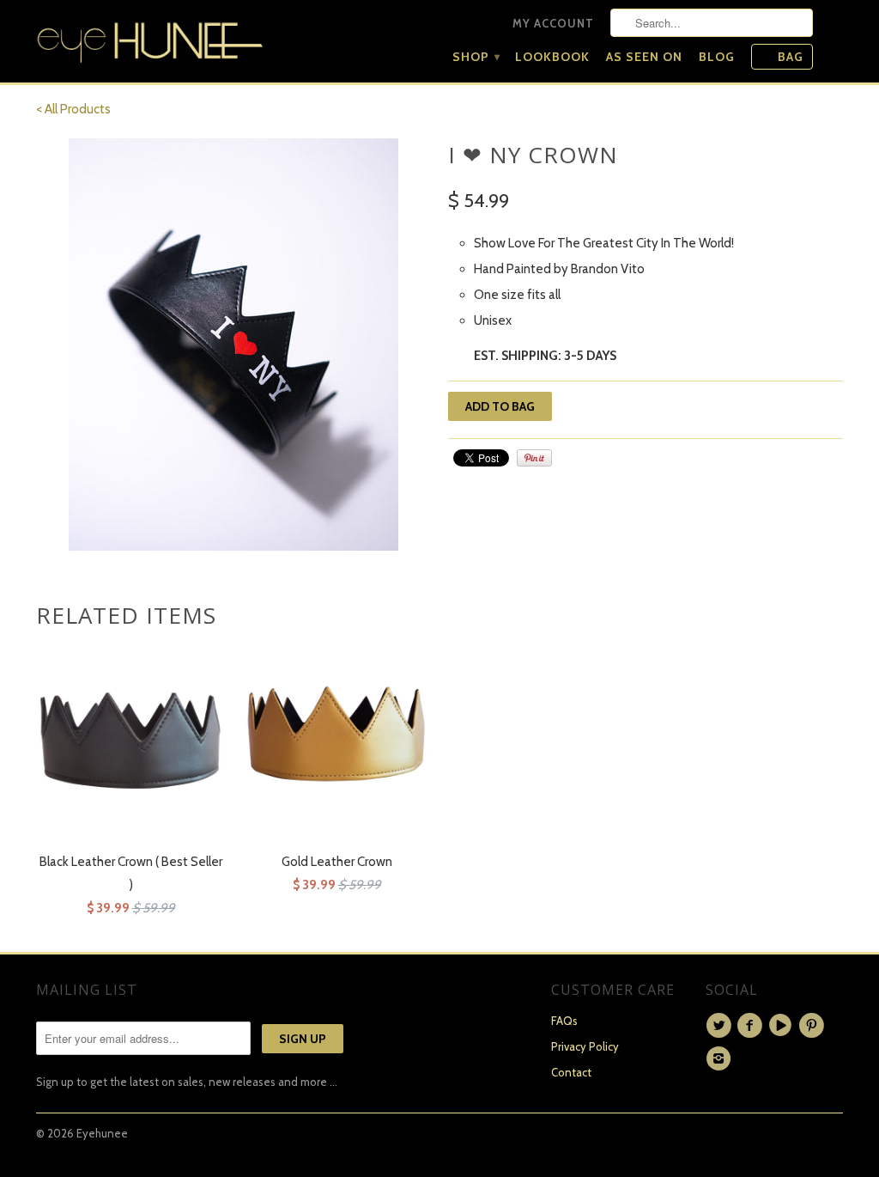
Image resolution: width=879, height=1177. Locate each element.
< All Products (73, 109)
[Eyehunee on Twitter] (721, 1026)
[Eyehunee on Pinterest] (813, 1026)
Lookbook (552, 56)
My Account (553, 23)
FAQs (564, 1021)
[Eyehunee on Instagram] (721, 1058)
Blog (717, 56)
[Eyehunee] (150, 38)
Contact (571, 1072)
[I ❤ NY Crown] (233, 344)
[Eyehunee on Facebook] (752, 1026)
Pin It (534, 458)
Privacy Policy (585, 1046)
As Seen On (644, 56)
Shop (475, 56)
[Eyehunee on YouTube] (782, 1026)
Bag (790, 56)
